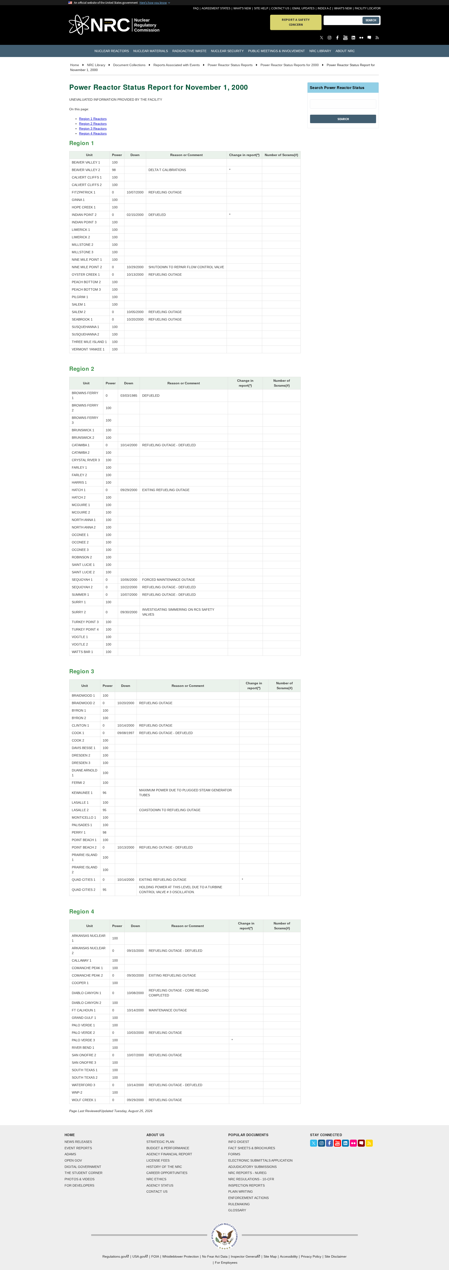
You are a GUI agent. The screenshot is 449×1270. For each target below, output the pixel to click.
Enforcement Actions (248, 1198)
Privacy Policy (311, 1256)
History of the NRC (164, 1167)
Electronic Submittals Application (260, 1160)
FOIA (155, 1256)
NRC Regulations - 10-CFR (251, 1179)
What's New (242, 8)
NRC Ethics (156, 1179)
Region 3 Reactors (93, 128)
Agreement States (216, 8)
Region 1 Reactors (93, 119)
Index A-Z (324, 8)
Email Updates (303, 8)
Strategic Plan (160, 1142)
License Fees (158, 1160)
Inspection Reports (246, 1185)
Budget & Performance (167, 1148)
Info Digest (238, 1142)
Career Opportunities (166, 1173)
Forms (234, 1154)
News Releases (78, 1142)
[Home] (93, 25)
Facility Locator (368, 8)
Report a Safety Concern (296, 22)
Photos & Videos (79, 1179)
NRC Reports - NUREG (247, 1173)
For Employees (226, 1262)
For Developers (79, 1185)
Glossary (237, 1210)
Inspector (244, 1256)
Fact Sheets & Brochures (251, 1148)
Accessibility (289, 1256)
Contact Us (280, 8)
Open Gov (73, 1160)
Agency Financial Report (169, 1154)
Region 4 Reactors (93, 133)
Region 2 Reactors (93, 123)
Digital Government (83, 1167)
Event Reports (78, 1148)
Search (371, 20)
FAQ (196, 8)
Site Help (261, 8)
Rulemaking (239, 1204)
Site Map (270, 1256)
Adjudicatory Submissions (252, 1167)
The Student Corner (83, 1173)
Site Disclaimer (336, 1256)
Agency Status (159, 1185)
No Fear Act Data (215, 1256)
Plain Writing (240, 1191)
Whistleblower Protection (180, 1256)
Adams (70, 1154)
